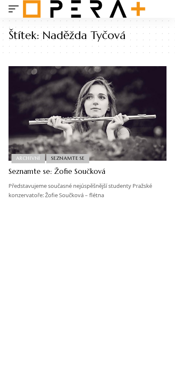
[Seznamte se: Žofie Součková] (87, 113)
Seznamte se (67, 158)
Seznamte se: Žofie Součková (56, 171)
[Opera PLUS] (84, 9)
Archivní (28, 158)
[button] (15, 9)
